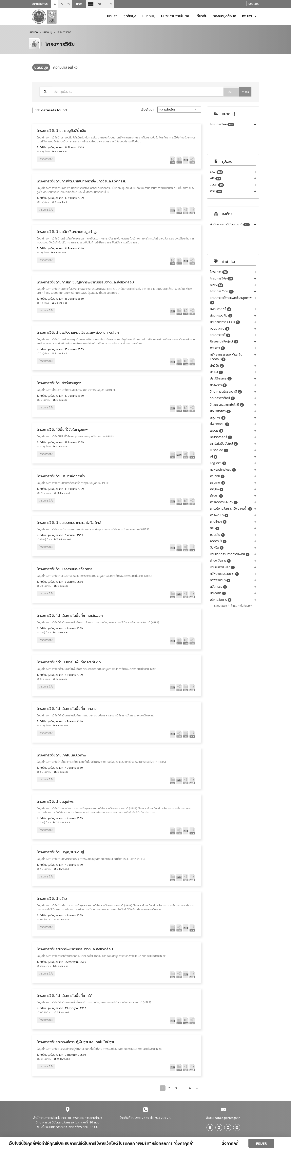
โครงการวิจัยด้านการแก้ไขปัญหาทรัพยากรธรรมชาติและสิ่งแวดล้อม (85, 282)
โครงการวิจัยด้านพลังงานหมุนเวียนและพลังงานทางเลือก (78, 332)
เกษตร (216, 430)
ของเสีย (216, 534)
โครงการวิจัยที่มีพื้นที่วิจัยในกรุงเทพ (62, 429)
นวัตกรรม (217, 586)
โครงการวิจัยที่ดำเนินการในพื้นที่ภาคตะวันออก (70, 615)
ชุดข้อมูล (130, 15)
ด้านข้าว (216, 348)
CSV (216, 172)
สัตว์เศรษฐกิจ (220, 315)
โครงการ (218, 272)
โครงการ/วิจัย (221, 291)
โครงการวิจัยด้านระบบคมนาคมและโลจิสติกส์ (69, 522)
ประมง (216, 372)
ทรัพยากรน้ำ (219, 580)
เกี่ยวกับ (201, 15)
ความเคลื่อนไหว (65, 67)
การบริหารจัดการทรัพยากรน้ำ (230, 508)
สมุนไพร (217, 417)
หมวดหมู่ (148, 15)
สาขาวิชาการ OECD (224, 322)
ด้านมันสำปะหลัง (221, 567)
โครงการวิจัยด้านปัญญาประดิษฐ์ (60, 852)
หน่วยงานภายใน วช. (175, 15)
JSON (216, 184)
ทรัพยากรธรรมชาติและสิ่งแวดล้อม (226, 356)
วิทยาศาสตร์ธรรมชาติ (225, 391)
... (183, 1088)
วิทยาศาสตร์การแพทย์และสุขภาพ (231, 300)
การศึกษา (217, 521)
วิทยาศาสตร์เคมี (221, 398)
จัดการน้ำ (217, 541)
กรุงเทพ (217, 482)
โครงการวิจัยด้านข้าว (52, 898)
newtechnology (222, 469)
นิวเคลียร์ (217, 593)
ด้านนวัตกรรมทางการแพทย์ (229, 554)
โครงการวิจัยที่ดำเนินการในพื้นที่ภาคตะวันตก (69, 662)
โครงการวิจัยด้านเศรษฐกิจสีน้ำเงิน (61, 130)
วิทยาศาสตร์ (219, 335)
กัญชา (216, 495)
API (215, 178)
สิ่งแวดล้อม (219, 424)
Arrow (100, 4)
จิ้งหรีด (216, 547)
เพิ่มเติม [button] (248, 15)
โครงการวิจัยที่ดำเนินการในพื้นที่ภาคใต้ (64, 995)
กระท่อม (216, 476)
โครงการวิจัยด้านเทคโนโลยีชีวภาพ (61, 755)
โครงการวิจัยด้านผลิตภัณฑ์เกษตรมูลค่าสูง (67, 231)
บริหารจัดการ (220, 599)
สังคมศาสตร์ (220, 309)
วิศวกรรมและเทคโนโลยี (226, 404)
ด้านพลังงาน (219, 560)
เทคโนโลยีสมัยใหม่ (223, 443)
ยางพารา (217, 385)
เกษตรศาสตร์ (220, 437)
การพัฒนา (218, 515)
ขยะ (214, 528)
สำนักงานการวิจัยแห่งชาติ (229, 224)
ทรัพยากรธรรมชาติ (223, 573)
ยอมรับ (261, 1143)
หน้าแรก (112, 15)
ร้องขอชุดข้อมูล (224, 15)
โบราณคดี (218, 450)
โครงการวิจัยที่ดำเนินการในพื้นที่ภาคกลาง (67, 708)
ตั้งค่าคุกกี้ (230, 1143)
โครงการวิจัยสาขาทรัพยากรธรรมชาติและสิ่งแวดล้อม (75, 949)
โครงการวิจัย (221, 124)
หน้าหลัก (33, 32)
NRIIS (216, 285)
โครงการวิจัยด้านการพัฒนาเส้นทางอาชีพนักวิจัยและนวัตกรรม (81, 181)
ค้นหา (231, 92)
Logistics (217, 463)
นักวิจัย (216, 365)
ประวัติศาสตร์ (220, 378)
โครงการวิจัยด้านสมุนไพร (55, 801)
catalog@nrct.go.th (227, 1117)
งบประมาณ (219, 328)
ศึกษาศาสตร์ (219, 411)
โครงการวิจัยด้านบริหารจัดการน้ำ (61, 476)
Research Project (223, 341)
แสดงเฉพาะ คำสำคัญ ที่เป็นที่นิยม (232, 606)
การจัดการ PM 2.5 (223, 502)
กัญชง (216, 489)
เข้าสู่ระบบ (253, 4)
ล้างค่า (245, 92)
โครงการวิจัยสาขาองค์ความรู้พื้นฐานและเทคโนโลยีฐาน (76, 1042)
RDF (215, 191)
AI (213, 456)
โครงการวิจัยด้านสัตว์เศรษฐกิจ (59, 383)
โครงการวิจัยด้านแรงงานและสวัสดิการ (64, 569)
